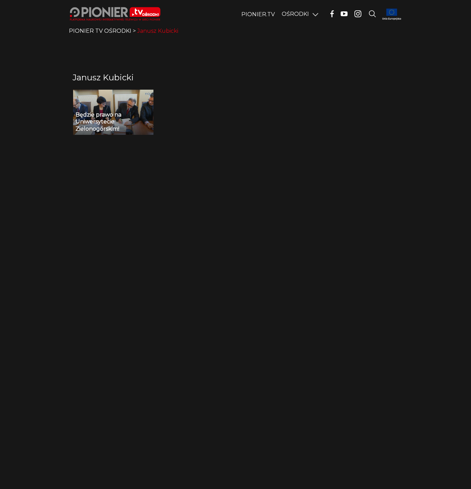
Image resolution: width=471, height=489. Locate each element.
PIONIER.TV (258, 14)
